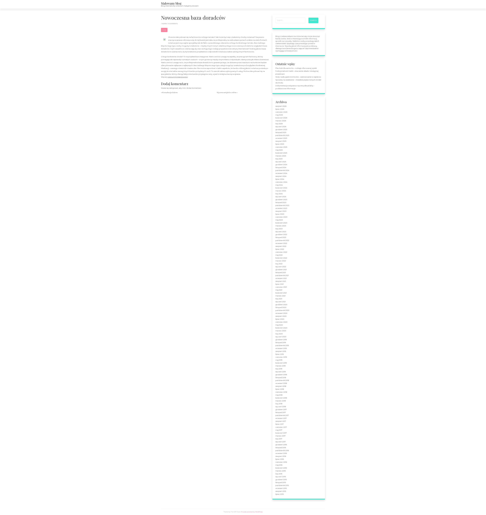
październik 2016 (282, 450)
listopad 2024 (280, 167)
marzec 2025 (280, 156)
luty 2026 (279, 124)
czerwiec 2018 (281, 392)
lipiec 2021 (279, 284)
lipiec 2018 (279, 389)
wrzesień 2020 (281, 313)
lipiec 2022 (279, 249)
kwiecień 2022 (281, 258)
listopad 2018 (280, 377)
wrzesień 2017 (281, 418)
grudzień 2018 (281, 375)
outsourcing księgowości (177, 77)
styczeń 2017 (280, 442)
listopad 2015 (280, 482)
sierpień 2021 (280, 281)
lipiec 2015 (279, 494)
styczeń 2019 (280, 372)
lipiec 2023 (279, 214)
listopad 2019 (280, 343)
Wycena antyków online (226, 92)
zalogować (173, 88)
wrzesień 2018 (281, 383)
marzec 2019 (280, 366)
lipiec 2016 (279, 459)
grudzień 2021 (281, 270)
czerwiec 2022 (281, 252)
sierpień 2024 (280, 176)
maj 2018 (278, 395)
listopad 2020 (280, 307)
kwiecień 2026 (281, 118)
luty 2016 (278, 474)
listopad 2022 (280, 237)
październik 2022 (282, 240)
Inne (164, 30)
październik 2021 (282, 275)
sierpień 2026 (280, 106)
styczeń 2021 (280, 302)
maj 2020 (279, 325)
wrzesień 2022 (281, 243)
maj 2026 (279, 115)
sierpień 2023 (280, 211)
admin (164, 24)
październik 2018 (282, 380)
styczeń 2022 (280, 267)
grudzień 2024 (281, 165)
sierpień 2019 (280, 351)
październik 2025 (282, 135)
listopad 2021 (280, 272)
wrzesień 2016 (281, 453)
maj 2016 (278, 465)
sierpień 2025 (280, 141)
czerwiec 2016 (281, 462)
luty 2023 (279, 229)
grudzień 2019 (281, 340)
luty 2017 (278, 439)
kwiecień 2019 (281, 363)
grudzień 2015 (281, 480)
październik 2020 (282, 310)
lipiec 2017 (279, 424)
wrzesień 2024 (281, 173)
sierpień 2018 (280, 386)
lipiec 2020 (279, 319)
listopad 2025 (280, 132)
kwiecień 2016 (281, 468)
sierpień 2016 (280, 456)
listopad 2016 (280, 448)
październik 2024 (282, 170)
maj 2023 (279, 220)
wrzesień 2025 (281, 138)
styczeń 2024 (280, 197)
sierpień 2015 (280, 491)
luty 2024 (279, 194)
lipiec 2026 (279, 109)
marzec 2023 (280, 226)
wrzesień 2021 (281, 278)
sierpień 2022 (280, 246)
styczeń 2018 (280, 407)
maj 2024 (279, 185)
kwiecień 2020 (281, 328)
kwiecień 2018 (281, 398)
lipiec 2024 (279, 179)
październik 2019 (282, 345)
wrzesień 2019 (281, 348)
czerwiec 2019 (281, 357)
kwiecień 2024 (281, 188)
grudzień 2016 (281, 445)
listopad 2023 (280, 202)
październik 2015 (282, 485)
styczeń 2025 (280, 162)
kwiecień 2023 (281, 223)
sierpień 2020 (281, 316)
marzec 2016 (280, 471)
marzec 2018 (280, 401)
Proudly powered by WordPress (251, 512)
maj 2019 (278, 360)
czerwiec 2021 (281, 287)
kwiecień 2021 (281, 293)
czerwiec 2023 (281, 217)
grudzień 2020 (281, 305)
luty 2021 (278, 299)
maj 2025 (279, 150)
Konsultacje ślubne (170, 92)
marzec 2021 (280, 296)
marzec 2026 (280, 121)
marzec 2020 (280, 331)
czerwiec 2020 (281, 322)
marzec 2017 (280, 436)
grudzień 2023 (281, 200)
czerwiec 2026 (281, 112)
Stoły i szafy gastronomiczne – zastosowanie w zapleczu (298, 77)
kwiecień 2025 (281, 153)
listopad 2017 (280, 412)
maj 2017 (278, 430)
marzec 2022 (280, 261)
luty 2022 (278, 264)
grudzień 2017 (281, 410)
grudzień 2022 (281, 234)
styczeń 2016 (280, 477)
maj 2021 (278, 290)
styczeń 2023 (280, 232)
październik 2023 (282, 205)
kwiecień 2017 (281, 433)
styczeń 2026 (280, 127)
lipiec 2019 (279, 354)
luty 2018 (278, 404)
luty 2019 (278, 369)
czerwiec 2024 (281, 182)
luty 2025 (278, 159)
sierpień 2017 (280, 421)
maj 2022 (279, 255)
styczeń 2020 (280, 337)
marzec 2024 (280, 191)
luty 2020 (279, 334)
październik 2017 (282, 415)
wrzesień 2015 (281, 488)
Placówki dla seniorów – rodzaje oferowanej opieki (296, 68)
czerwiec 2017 (281, 427)
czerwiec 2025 (281, 147)
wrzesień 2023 (281, 208)
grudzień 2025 (281, 129)
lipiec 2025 (279, 144)
